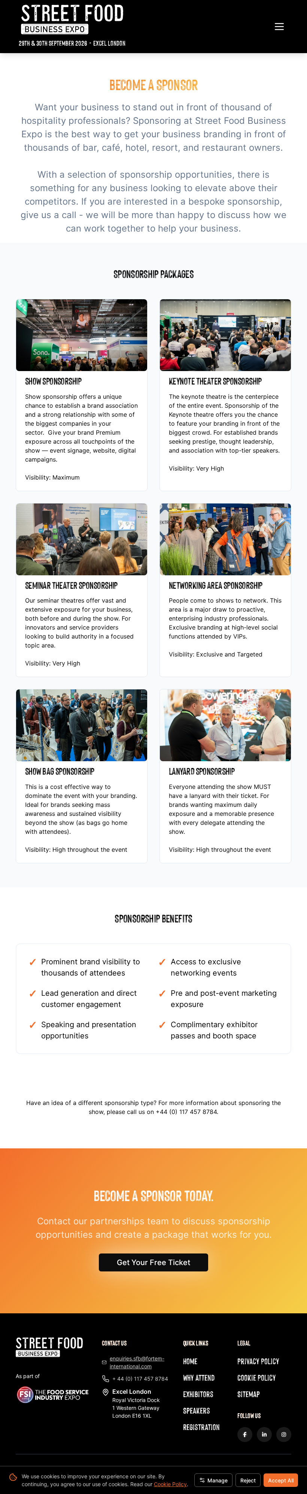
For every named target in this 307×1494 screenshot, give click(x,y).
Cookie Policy (170, 1484)
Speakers (196, 1410)
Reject (248, 1480)
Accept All (281, 1480)
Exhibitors (198, 1394)
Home (190, 1361)
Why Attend (199, 1377)
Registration (201, 1427)
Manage (217, 1480)
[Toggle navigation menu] (279, 27)
